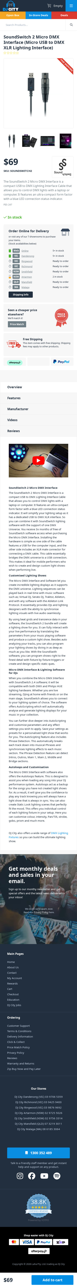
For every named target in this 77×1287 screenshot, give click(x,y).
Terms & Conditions (19, 1031)
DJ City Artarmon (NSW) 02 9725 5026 (38, 1113)
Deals (64, 15)
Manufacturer (17, 409)
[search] (33, 24)
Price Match (17, 324)
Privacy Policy (41, 912)
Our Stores (38, 1089)
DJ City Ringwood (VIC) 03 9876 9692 (38, 1107)
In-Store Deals (38, 15)
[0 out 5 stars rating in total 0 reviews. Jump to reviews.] (38, 52)
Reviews (13, 431)
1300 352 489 (40, 1152)
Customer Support (18, 1025)
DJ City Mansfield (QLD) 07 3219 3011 (38, 1123)
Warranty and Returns (20, 1063)
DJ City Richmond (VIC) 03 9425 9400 (38, 1102)
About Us (13, 967)
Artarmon (26, 276)
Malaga (25, 287)
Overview (14, 387)
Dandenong (27, 256)
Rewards (12, 983)
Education (13, 999)
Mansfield (26, 282)
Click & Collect (16, 1042)
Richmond (26, 266)
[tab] (38, 387)
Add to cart (52, 1279)
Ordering (13, 1018)
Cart (9, 989)
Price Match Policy (18, 1047)
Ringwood (26, 261)
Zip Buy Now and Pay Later (24, 1069)
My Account (14, 978)
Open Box (12, 15)
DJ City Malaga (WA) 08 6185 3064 (38, 1129)
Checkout (13, 994)
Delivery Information (20, 1036)
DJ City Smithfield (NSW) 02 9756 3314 (38, 1118)
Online (24, 250)
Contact (11, 972)
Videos (12, 420)
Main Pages (15, 954)
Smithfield (26, 271)
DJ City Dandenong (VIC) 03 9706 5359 (39, 1096)
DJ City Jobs (14, 1005)
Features (13, 398)
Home (11, 962)
